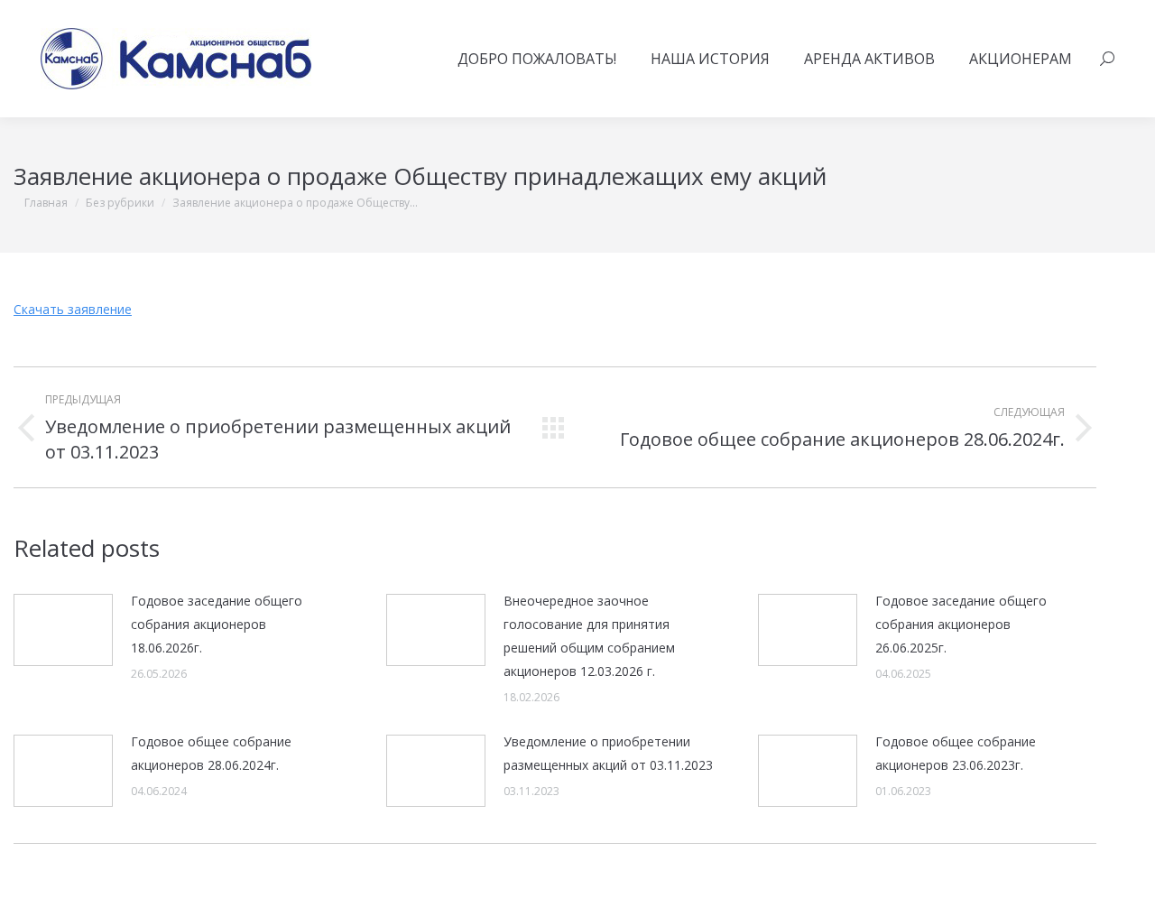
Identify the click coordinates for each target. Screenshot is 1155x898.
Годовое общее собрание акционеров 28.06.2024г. (211, 753)
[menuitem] (537, 59)
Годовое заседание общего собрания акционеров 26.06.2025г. (961, 624)
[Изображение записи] (63, 630)
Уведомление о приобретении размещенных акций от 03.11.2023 (608, 753)
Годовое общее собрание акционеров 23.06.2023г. (955, 753)
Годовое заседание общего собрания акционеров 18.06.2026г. (216, 624)
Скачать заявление (73, 309)
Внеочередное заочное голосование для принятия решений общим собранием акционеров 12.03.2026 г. (589, 636)
